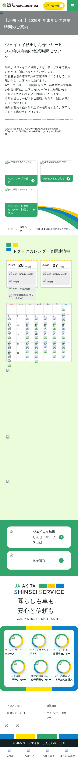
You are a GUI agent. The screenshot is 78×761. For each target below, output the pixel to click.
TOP (10, 229)
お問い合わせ (51, 5)
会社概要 (51, 705)
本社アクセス (14, 705)
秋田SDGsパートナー (19, 713)
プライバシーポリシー (56, 715)
